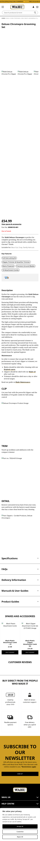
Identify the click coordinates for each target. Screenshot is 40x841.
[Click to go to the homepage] (17, 7)
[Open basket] (37, 7)
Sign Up (20, 774)
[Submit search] (35, 13)
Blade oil (32, 372)
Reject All (20, 837)
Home (3, 18)
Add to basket (10, 652)
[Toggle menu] (3, 7)
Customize (20, 832)
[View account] (33, 7)
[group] (9, 142)
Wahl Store (9, 18)
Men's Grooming (30, 18)
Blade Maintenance (23, 382)
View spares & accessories (11, 224)
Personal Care (19, 18)
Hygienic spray (9, 369)
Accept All (20, 826)
